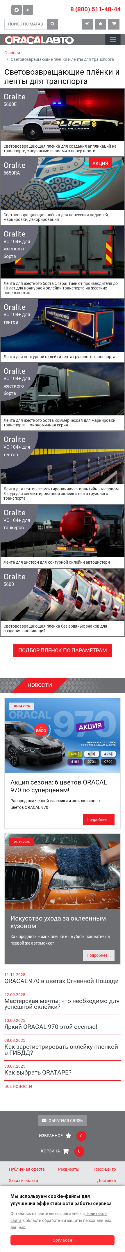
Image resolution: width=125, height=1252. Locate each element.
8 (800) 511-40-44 (95, 9)
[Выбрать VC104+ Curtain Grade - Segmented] (62, 468)
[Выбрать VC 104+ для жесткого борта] (62, 262)
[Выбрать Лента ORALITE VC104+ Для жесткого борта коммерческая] (62, 397)
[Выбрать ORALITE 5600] (62, 602)
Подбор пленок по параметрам (62, 650)
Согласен (62, 1240)
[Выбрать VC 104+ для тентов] (62, 330)
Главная (12, 52)
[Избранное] (100, 24)
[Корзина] (113, 24)
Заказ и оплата (23, 1180)
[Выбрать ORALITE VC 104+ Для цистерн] (62, 536)
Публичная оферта (27, 1169)
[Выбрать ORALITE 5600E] (62, 122)
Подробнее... (99, 819)
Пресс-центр (104, 1169)
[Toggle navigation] (113, 39)
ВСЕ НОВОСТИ (18, 1086)
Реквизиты (68, 1169)
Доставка (106, 1180)
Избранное (61, 1136)
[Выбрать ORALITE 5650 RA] (62, 191)
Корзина (61, 1151)
